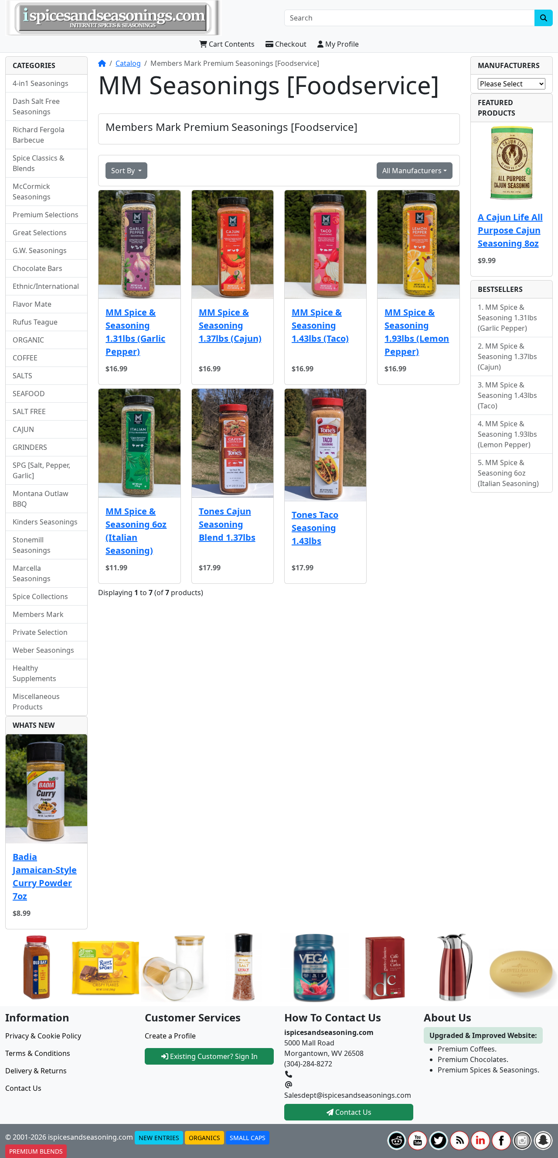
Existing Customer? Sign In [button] (213, 1056)
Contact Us (23, 1088)
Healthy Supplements (34, 673)
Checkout (289, 44)
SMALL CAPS (247, 1138)
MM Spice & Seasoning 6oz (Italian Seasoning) (136, 530)
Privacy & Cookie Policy (43, 1036)
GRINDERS (30, 447)
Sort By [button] (123, 170)
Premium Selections (45, 214)
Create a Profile (170, 1036)
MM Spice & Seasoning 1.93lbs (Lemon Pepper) (416, 331)
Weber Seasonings (43, 650)
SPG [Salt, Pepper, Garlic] (41, 470)
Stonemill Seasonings (32, 545)
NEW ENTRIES (159, 1138)
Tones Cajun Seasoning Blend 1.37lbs (227, 524)
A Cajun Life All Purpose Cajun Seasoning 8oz (510, 230)
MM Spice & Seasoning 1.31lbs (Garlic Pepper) (135, 331)
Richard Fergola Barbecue (39, 135)
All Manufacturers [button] (412, 170)
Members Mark (38, 614)
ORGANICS (204, 1138)
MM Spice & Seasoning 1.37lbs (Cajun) (230, 325)
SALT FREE (29, 411)
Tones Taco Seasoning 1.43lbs (315, 528)
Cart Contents (231, 44)
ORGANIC (28, 340)
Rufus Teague (35, 322)
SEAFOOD (29, 393)
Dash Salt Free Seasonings (36, 106)
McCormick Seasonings (32, 192)
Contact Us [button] (352, 1112)
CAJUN (23, 429)
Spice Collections (40, 596)
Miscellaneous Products (36, 702)
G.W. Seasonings (40, 250)
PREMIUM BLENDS (36, 1151)
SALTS (22, 375)
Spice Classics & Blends (39, 163)
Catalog (128, 63)
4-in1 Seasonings (40, 83)
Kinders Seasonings (45, 522)
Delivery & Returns (36, 1071)
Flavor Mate (32, 304)
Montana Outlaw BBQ (40, 499)
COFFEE (25, 358)
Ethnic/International (46, 286)
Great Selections (40, 232)
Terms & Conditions (37, 1053)
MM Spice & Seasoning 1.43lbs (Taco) (320, 325)
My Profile (341, 44)
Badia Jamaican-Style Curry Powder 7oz (45, 876)
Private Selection (40, 632)
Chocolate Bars (37, 268)
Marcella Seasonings (32, 573)
